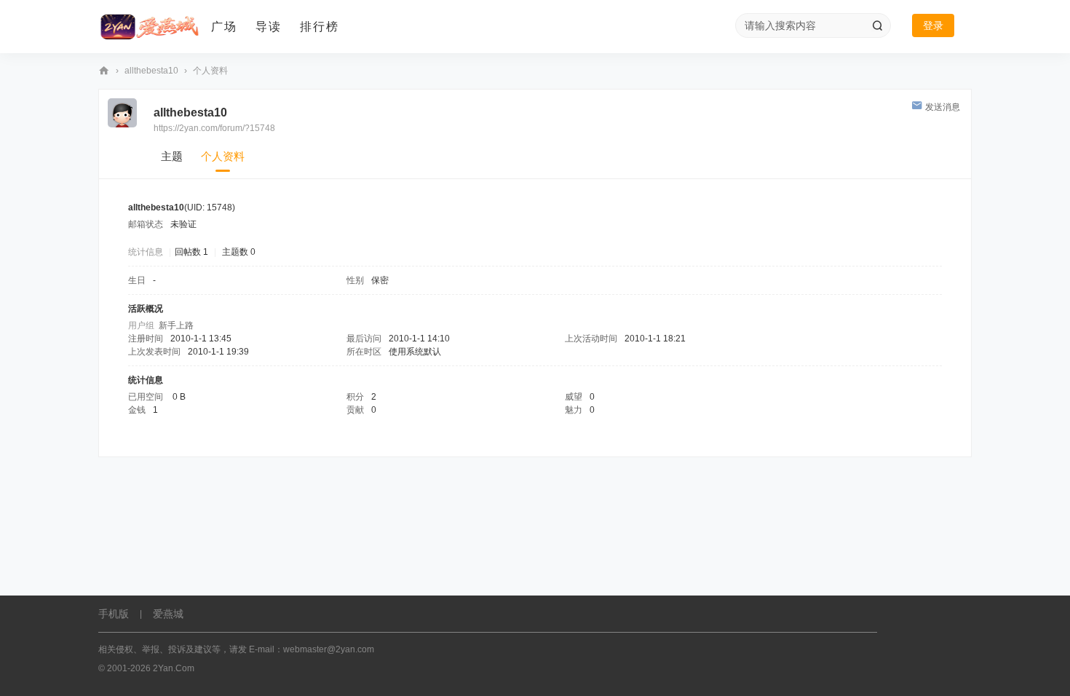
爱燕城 (168, 614)
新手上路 (176, 325)
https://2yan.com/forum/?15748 (214, 128)
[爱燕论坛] (149, 27)
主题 (172, 156)
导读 (268, 26)
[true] (877, 25)
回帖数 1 (191, 252)
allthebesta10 (151, 71)
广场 (224, 26)
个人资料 (223, 156)
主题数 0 (238, 252)
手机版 (113, 614)
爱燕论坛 (104, 71)
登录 (933, 25)
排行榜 (319, 26)
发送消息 (942, 107)
